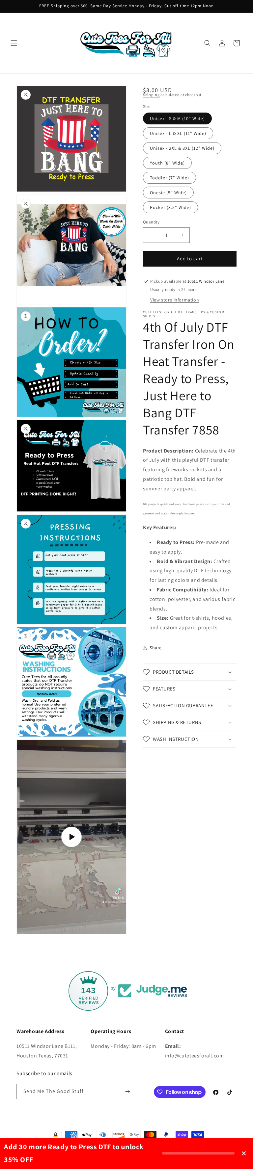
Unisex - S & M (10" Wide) (177, 118)
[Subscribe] (127, 1091)
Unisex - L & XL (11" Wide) (178, 133)
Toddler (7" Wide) (169, 178)
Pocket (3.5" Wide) (170, 207)
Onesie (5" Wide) (168, 192)
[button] (14, 43)
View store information (174, 300)
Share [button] (156, 648)
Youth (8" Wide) (167, 163)
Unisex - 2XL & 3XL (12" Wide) (182, 148)
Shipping (151, 94)
